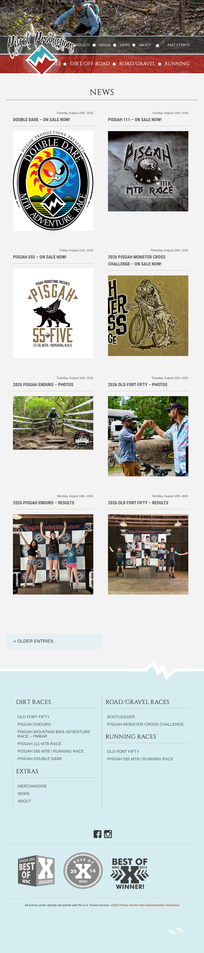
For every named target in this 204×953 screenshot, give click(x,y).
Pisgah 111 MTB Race (39, 744)
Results (82, 45)
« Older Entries (33, 641)
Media (105, 45)
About (145, 45)
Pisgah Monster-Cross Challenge (145, 724)
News (125, 45)
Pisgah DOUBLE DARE (39, 759)
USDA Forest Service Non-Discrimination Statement (144, 905)
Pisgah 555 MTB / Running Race (50, 751)
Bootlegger (121, 717)
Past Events (178, 45)
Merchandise (32, 786)
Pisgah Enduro (34, 724)
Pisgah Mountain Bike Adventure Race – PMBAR (53, 734)
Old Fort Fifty (33, 717)
